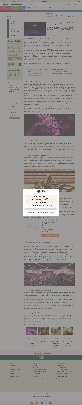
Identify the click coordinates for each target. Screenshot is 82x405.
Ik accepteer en (41, 205)
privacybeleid (50, 205)
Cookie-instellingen (40, 205)
